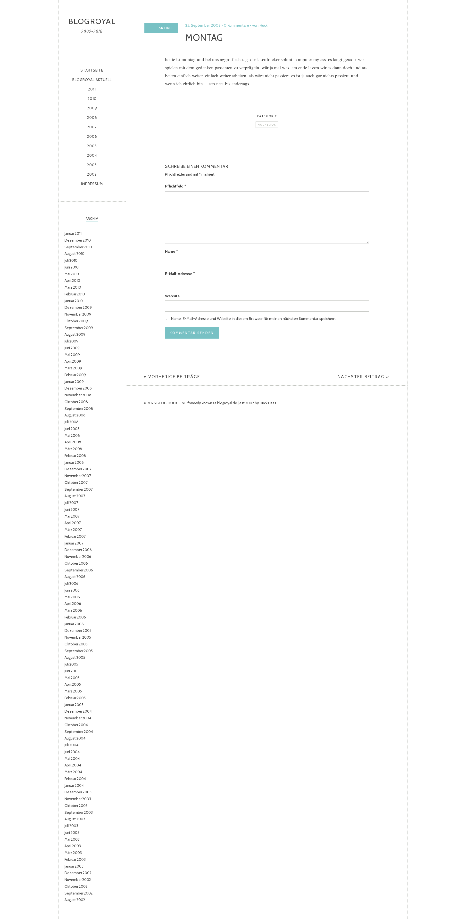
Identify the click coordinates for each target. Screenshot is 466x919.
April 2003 (73, 846)
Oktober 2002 (76, 886)
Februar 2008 (75, 456)
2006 (92, 136)
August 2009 (75, 334)
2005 (92, 146)
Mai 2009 (72, 355)
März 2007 (73, 530)
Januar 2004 (74, 785)
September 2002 (79, 893)
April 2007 (73, 523)
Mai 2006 (72, 597)
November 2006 (78, 556)
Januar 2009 (74, 382)
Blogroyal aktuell (92, 80)
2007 (92, 127)
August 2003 (75, 819)
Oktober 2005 (76, 644)
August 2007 (75, 496)
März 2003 (73, 853)
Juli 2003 (71, 826)
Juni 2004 (72, 752)
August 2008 (75, 415)
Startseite (92, 70)
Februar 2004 (75, 779)
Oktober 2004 (76, 725)
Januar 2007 (74, 543)
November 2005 (78, 637)
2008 (92, 117)
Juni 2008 (72, 429)
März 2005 (73, 691)
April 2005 (73, 684)
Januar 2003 (74, 866)
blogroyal (92, 21)
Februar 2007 (75, 536)
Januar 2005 (74, 705)
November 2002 (78, 880)
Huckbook (267, 124)
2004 (92, 155)
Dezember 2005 (78, 630)
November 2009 (78, 314)
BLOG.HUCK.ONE (172, 403)
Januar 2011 (73, 233)
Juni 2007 (72, 509)
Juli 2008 (71, 422)
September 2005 (79, 651)
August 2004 (75, 738)
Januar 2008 (74, 462)
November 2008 (78, 395)
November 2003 (78, 799)
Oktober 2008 (76, 402)
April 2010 (72, 280)
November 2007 (78, 476)
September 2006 (79, 570)
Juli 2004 (71, 745)
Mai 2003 (72, 839)
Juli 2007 (71, 503)
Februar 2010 (75, 294)
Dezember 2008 (78, 388)
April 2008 (73, 442)
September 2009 (79, 328)
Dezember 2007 (78, 469)
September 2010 (78, 247)
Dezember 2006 (78, 550)
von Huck (259, 25)
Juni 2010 (72, 267)
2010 (92, 99)
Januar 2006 (74, 624)
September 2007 (79, 489)
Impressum (92, 184)
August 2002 (75, 900)
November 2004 (78, 718)
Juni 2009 (72, 348)
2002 (92, 174)
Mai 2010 (72, 274)
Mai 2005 (72, 678)
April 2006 (73, 604)
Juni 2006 (72, 590)
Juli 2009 (71, 341)
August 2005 (75, 657)
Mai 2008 (72, 435)
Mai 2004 (72, 758)
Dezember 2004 (78, 711)
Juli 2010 (71, 260)
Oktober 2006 (76, 563)
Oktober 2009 (76, 321)
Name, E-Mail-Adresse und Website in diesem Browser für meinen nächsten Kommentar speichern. (253, 318)
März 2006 (73, 610)
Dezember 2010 (78, 240)
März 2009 (73, 368)
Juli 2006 (71, 583)
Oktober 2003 (76, 806)
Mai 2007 (72, 516)
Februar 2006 (75, 617)
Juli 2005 (71, 664)
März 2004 (73, 772)
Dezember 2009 (78, 307)
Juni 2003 (72, 832)
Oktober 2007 (76, 482)
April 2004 (73, 765)
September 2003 (79, 812)
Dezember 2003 (78, 792)
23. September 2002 (203, 25)
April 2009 (73, 361)
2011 (92, 89)
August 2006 (75, 577)
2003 (92, 165)
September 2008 (79, 409)
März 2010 (73, 287)
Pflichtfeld (175, 186)
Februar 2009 (75, 375)
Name (171, 251)
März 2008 (73, 449)
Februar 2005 (75, 698)
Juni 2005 (72, 671)
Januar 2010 (74, 301)
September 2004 (79, 732)
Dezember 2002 (78, 873)
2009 (92, 108)
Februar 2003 (75, 859)
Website (172, 296)
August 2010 (74, 254)
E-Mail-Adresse (180, 273)
